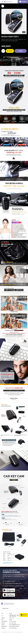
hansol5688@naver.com (14, 624)
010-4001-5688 (13, 628)
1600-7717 (11, 618)
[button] (2, 6)
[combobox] (10, 608)
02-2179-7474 (12, 623)
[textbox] (10, 608)
